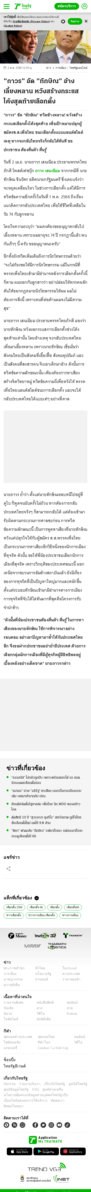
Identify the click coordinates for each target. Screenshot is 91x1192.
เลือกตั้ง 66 (37, 906)
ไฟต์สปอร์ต (11, 1042)
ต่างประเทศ (69, 974)
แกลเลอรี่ (10, 1048)
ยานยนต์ (40, 979)
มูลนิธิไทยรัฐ (72, 1084)
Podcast (71, 1013)
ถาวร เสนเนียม (47, 170)
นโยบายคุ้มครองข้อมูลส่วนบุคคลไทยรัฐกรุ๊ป (32, 1095)
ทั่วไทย (38, 968)
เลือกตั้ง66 (73, 906)
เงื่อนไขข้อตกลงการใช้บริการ (22, 1100)
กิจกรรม (9, 1084)
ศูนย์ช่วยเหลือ (48, 1089)
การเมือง (63, 68)
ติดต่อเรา (51, 1100)
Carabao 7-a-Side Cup (52, 1048)
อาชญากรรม (12, 979)
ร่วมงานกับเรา (28, 1084)
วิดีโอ (39, 1013)
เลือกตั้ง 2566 (14, 906)
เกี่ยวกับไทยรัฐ (51, 1084)
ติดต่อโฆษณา (70, 1100)
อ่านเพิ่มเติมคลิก (31, 21)
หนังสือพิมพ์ (43, 1002)
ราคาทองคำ (70, 979)
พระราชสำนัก (12, 968)
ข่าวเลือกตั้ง (13, 914)
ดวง (38, 1008)
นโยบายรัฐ (41, 974)
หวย (68, 1008)
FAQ (32, 1089)
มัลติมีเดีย (41, 1019)
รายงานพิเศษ (13, 1002)
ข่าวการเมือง (67, 914)
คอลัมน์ (69, 1002)
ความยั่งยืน (11, 985)
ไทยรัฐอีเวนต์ (13, 1066)
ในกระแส (68, 968)
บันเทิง (8, 1008)
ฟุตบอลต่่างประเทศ (16, 1037)
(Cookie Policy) (13, 26)
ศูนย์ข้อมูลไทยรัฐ (15, 1089)
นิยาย (7, 1013)
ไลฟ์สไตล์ (10, 1019)
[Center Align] (86, 21)
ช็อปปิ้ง (9, 1060)
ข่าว (51, 68)
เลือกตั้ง (55, 906)
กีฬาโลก (40, 1042)
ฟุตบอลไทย (42, 1037)
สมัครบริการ (67, 6)
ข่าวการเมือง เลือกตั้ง (39, 914)
